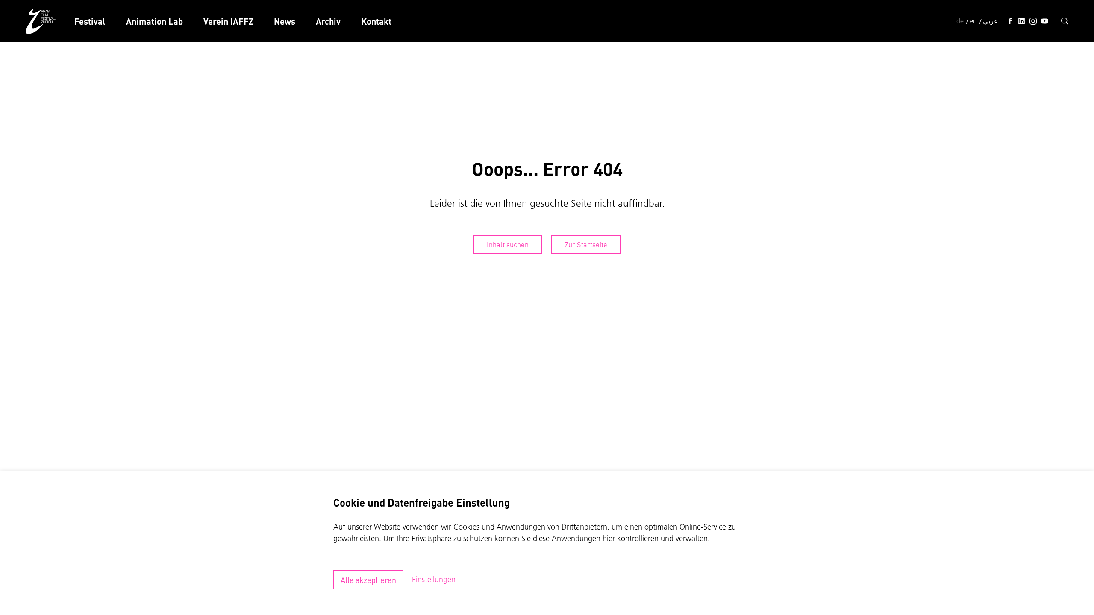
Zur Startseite (586, 244)
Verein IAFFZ (228, 21)
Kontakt (376, 21)
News (284, 21)
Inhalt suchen (508, 244)
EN (973, 21)
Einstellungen (434, 579)
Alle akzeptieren (368, 579)
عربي (990, 21)
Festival (90, 21)
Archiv (328, 21)
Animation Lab (154, 21)
